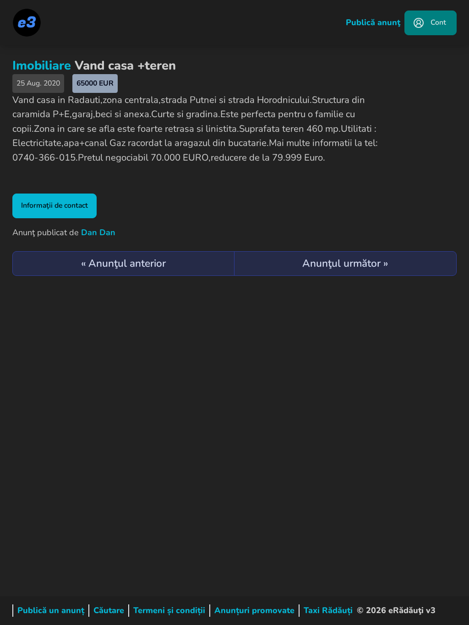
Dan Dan (98, 232)
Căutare (108, 610)
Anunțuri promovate (254, 610)
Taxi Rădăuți (328, 610)
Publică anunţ (373, 22)
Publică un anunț (50, 610)
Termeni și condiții (169, 610)
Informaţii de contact (54, 205)
